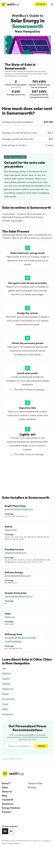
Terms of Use (35, 783)
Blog (4, 795)
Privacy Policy (14, 843)
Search (41, 746)
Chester (6, 683)
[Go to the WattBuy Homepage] (10, 4)
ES (11, 831)
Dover (5, 704)
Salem (5, 709)
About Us (7, 791)
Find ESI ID (7, 799)
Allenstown (8, 688)
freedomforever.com (15, 552)
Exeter (5, 693)
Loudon (6, 678)
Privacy (32, 787)
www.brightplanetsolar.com (19, 509)
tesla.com (10, 616)
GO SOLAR (40, 4)
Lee (4, 668)
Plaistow (6, 673)
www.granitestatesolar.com (19, 596)
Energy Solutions (11, 808)
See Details (16, 220)
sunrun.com (11, 529)
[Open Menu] (51, 4)
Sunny (6, 783)
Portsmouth (8, 698)
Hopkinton (7, 714)
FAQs (5, 787)
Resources (7, 803)
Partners (6, 812)
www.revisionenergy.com (17, 575)
